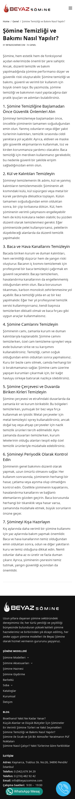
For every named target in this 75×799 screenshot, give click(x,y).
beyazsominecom (15, 44)
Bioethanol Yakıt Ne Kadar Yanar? (24, 718)
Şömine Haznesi (13, 668)
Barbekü (8, 680)
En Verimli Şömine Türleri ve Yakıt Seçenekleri (32, 727)
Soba (6, 685)
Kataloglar (9, 691)
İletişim (7, 702)
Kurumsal (9, 696)
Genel (33, 44)
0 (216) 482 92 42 (25, 776)
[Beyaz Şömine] (27, 8)
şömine (35, 618)
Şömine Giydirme (14, 674)
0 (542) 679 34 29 (25, 771)
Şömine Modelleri (14, 657)
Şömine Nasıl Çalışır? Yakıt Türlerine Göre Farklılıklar (36, 746)
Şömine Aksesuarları (16, 663)
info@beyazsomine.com (27, 780)
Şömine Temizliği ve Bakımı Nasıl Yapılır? (29, 732)
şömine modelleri (31, 636)
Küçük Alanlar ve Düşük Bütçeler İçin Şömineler (33, 723)
